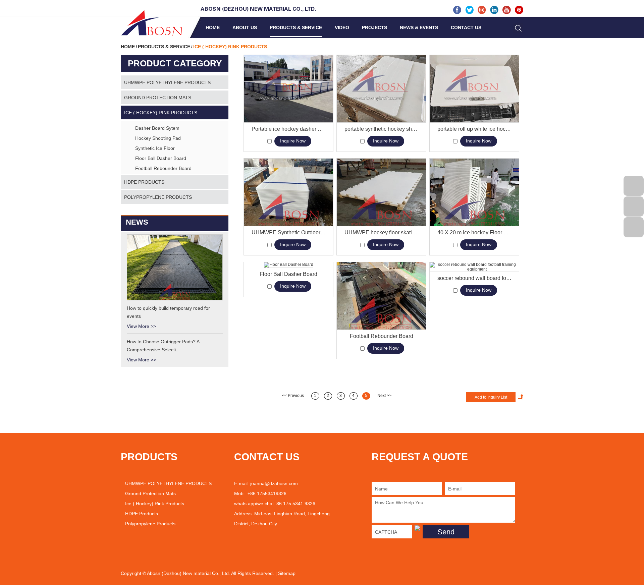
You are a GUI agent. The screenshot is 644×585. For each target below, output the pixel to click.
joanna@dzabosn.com (274, 483)
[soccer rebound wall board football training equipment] (474, 267)
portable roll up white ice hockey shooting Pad (474, 129)
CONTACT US (267, 456)
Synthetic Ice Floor (155, 148)
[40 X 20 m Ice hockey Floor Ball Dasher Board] (474, 192)
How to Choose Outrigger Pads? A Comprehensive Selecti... (163, 345)
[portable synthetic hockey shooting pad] (381, 89)
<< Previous (293, 395)
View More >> (141, 326)
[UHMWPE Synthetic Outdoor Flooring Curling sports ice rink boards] (288, 192)
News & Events (419, 27)
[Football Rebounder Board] (381, 296)
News (137, 222)
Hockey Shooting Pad (158, 138)
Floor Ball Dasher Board (288, 274)
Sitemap (287, 573)
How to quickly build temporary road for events (168, 312)
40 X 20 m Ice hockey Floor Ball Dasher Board (474, 232)
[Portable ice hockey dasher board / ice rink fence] (288, 89)
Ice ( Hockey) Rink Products (160, 112)
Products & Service (296, 27)
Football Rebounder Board (381, 336)
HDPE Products (144, 182)
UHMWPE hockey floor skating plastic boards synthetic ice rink (381, 232)
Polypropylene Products (158, 197)
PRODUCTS (149, 456)
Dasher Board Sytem (157, 128)
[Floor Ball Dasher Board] (288, 265)
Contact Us (466, 27)
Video (342, 27)
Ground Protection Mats (157, 97)
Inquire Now (293, 140)
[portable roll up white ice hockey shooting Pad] (474, 89)
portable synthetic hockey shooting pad (381, 129)
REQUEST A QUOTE (420, 456)
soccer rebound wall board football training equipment (474, 278)
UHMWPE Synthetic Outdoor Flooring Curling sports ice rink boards (289, 232)
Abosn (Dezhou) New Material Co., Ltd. (258, 9)
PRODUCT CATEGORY (175, 63)
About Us (244, 27)
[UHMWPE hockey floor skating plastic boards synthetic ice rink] (381, 192)
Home (213, 27)
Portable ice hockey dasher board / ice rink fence (289, 129)
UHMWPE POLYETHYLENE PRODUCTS (167, 82)
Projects (374, 27)
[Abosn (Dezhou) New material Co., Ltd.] (153, 23)
